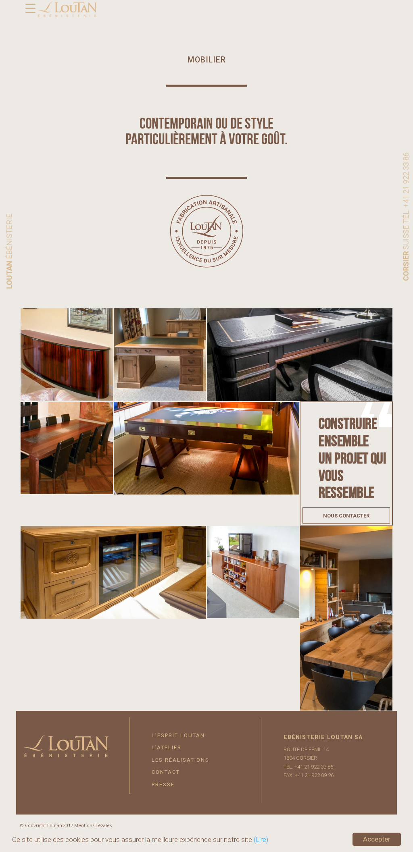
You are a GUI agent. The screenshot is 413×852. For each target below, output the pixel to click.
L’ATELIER (166, 747)
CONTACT (166, 772)
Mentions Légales (93, 825)
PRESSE (163, 784)
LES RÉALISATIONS (180, 760)
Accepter (376, 839)
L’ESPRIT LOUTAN (178, 735)
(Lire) (261, 839)
